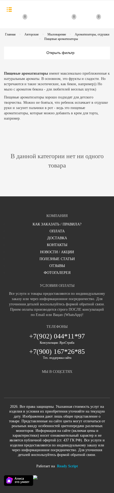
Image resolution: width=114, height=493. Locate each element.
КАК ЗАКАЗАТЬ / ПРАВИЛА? (57, 224)
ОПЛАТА (57, 231)
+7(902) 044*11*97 (57, 336)
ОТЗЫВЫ (57, 266)
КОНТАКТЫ (57, 245)
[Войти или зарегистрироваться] (46, 22)
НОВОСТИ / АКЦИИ (57, 252)
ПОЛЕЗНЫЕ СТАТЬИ (57, 259)
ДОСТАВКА (57, 238)
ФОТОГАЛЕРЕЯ (57, 273)
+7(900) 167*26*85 (57, 351)
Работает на (57, 466)
